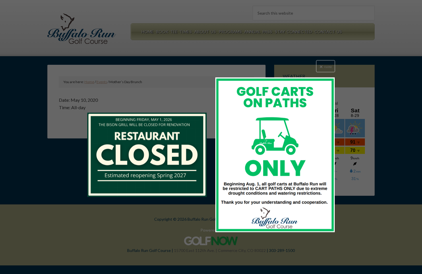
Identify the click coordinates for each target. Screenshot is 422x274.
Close (328, 67)
